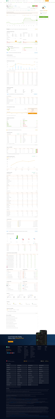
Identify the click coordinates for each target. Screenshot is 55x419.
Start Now (10, 341)
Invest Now (33, 113)
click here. (37, 399)
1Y (11, 15)
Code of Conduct (39, 349)
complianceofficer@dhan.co (27, 399)
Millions (25, 358)
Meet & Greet (32, 355)
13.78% (20, 123)
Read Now (36, 231)
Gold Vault (25, 357)
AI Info (31, 357)
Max (13, 15)
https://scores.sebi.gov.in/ (11, 402)
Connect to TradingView (26, 352)
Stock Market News (32, 354)
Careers (45, 349)
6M (10, 15)
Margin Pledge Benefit (26, 354)
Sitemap (10, 363)
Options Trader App (26, 349)
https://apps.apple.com (37, 402)
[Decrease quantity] (22, 152)
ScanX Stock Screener (26, 355)
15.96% (37, 123)
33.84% (37, 120)
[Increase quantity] (24, 152)
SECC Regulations (19, 352)
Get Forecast (36, 52)
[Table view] (36, 173)
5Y (12, 15)
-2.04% (20, 120)
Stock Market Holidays (33, 352)
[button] (22, 316)
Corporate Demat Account (33, 349)
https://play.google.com (29, 402)
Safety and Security (19, 349)
